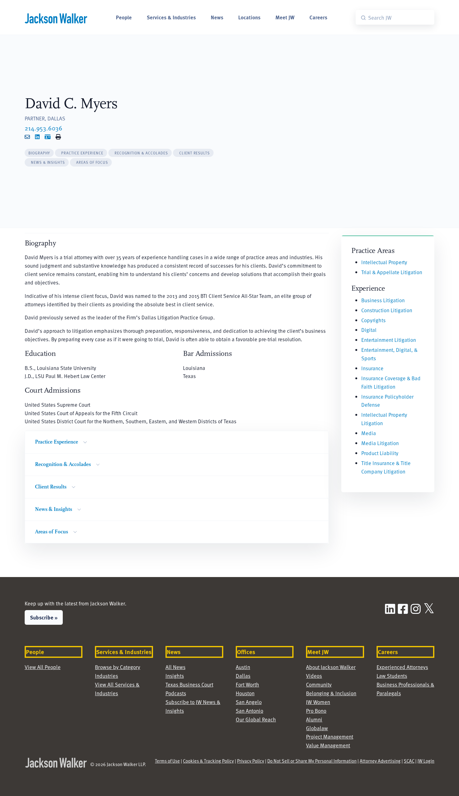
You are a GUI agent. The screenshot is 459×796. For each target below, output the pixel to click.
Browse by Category (117, 667)
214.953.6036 (43, 128)
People (124, 17)
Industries (106, 676)
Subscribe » (43, 617)
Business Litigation (383, 300)
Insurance (372, 368)
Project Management (329, 736)
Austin (243, 667)
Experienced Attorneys (402, 667)
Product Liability (379, 453)
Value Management (328, 745)
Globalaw (317, 728)
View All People (43, 667)
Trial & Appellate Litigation (391, 272)
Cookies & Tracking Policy (208, 760)
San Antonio (249, 711)
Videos (314, 676)
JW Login (425, 760)
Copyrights (373, 320)
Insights (174, 676)
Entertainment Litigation (388, 340)
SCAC (409, 760)
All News (175, 667)
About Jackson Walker (331, 667)
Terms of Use (167, 760)
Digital (369, 330)
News (217, 17)
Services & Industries (171, 17)
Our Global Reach (256, 719)
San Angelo (249, 702)
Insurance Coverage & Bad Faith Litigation (391, 382)
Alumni (314, 719)
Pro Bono (316, 711)
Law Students (392, 676)
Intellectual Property (384, 262)
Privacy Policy (250, 760)
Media (368, 433)
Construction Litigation (386, 310)
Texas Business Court (189, 684)
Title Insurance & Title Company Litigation (386, 467)
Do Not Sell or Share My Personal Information (312, 760)
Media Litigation (380, 443)
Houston (245, 693)
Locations (249, 17)
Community (319, 684)
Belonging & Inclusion (331, 693)
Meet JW (284, 17)
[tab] (39, 153)
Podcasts (175, 693)
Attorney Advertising (380, 760)
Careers (318, 17)
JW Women (318, 702)
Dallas (243, 676)
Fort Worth (247, 684)
